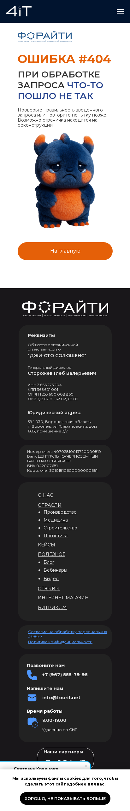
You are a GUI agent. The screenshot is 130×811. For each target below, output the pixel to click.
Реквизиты (41, 335)
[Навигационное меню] (120, 11)
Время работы (44, 711)
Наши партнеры (63, 752)
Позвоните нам (46, 665)
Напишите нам (45, 688)
